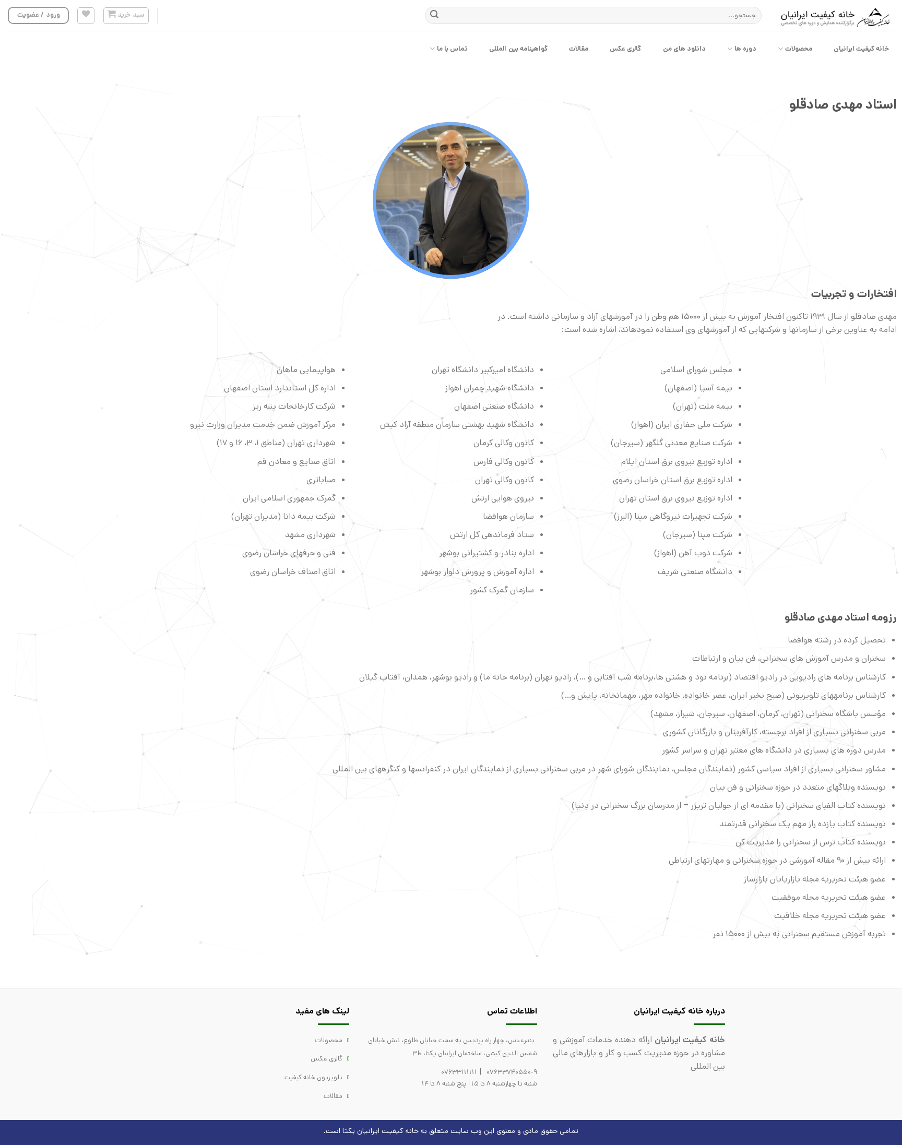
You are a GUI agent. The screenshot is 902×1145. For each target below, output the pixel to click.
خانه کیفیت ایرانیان (861, 49)
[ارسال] (434, 16)
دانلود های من (684, 49)
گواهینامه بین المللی (518, 49)
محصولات (798, 49)
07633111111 (459, 1072)
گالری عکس (625, 49)
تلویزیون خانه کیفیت (313, 1077)
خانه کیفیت (400, 1131)
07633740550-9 (511, 1072)
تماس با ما (452, 49)
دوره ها (745, 49)
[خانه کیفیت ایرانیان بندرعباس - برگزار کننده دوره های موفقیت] (835, 15)
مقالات (578, 49)
